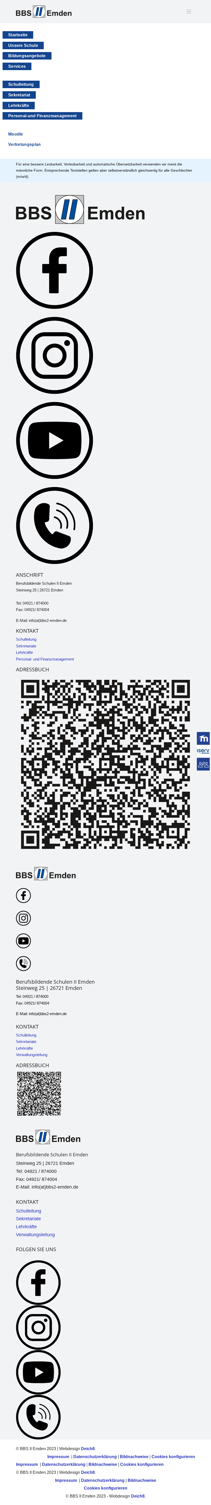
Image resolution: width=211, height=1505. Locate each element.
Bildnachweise (134, 1456)
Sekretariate (26, 646)
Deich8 (88, 1449)
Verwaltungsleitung (31, 1054)
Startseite (18, 35)
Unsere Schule (23, 45)
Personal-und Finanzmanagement (42, 116)
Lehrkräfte (18, 105)
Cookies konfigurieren (173, 1456)
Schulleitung (21, 84)
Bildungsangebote (27, 56)
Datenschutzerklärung (95, 1456)
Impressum (58, 1456)
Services (17, 66)
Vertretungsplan (24, 144)
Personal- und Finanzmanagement (45, 659)
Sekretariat (19, 95)
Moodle (15, 134)
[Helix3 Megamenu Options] (189, 11)
